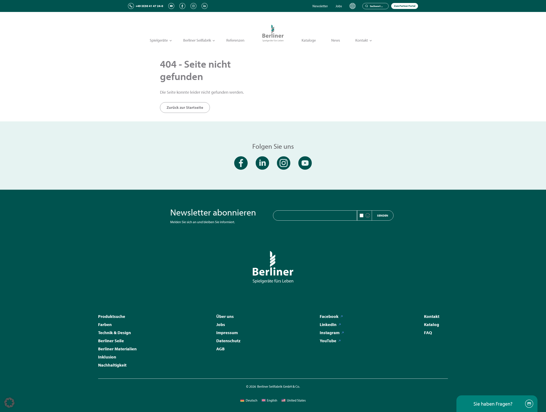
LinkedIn (328, 324)
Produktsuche (111, 316)
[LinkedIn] (205, 6)
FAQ (428, 332)
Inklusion (107, 357)
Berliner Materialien (117, 348)
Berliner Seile (111, 340)
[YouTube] (171, 6)
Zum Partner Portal (404, 5)
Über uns (225, 316)
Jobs (338, 6)
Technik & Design (114, 332)
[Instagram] (193, 6)
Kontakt (431, 316)
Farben (105, 324)
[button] (9, 402)
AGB (220, 348)
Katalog (431, 324)
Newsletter (320, 6)
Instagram (330, 332)
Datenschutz (228, 340)
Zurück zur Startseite (185, 107)
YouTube (328, 340)
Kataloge (309, 40)
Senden (382, 215)
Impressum (227, 332)
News (335, 40)
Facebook (329, 316)
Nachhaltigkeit (112, 365)
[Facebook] (182, 6)
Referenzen (235, 40)
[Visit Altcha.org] (367, 215)
